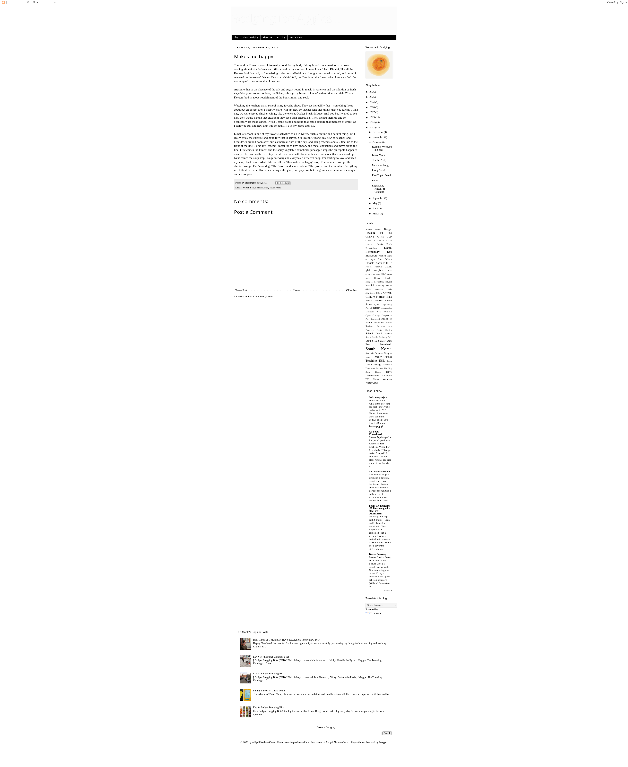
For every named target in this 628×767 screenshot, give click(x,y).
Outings (376, 315)
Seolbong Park (385, 337)
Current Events (374, 244)
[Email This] (276, 183)
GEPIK (388, 266)
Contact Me (296, 37)
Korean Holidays (374, 300)
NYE (379, 312)
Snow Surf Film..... (379, 400)
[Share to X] (282, 183)
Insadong (380, 285)
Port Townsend (373, 319)
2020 (372, 107)
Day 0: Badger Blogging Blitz (268, 707)
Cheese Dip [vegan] (379, 437)
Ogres (368, 315)
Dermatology (371, 248)
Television (387, 364)
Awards (378, 229)
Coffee (368, 240)
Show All (388, 591)
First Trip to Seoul (381, 175)
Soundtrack (386, 344)
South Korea (275, 187)
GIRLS (388, 270)
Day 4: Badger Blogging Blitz (268, 673)
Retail (389, 323)
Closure (380, 237)
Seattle (375, 337)
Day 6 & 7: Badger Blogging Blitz (271, 656)
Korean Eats (248, 187)
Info (373, 285)
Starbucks (370, 353)
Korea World (378, 155)
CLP (389, 236)
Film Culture (385, 259)
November (378, 137)
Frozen (369, 267)
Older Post (351, 290)
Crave (389, 240)
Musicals (370, 311)
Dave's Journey (377, 554)
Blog (236, 37)
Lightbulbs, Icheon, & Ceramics (378, 188)
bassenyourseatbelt (379, 471)
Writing (281, 37)
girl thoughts (374, 270)
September (378, 198)
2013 (372, 127)
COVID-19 (379, 240)
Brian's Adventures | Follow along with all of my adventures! (379, 509)
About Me (267, 37)
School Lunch (261, 187)
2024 (372, 102)
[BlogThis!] (279, 183)
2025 (372, 97)
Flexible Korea (374, 263)
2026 (372, 91)
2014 (372, 122)
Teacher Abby (379, 160)
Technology (376, 364)
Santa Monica (384, 330)
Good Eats (370, 274)
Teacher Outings (382, 356)
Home (296, 290)
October (377, 142)
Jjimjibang (370, 293)
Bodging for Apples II (287, 18)
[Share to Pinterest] (289, 183)
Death (389, 244)
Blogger (383, 742)
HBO (383, 274)
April (376, 208)
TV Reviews (386, 376)
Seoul (368, 340)
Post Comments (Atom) (260, 296)
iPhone (388, 285)
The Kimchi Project (379, 474)
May (375, 203)
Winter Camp (372, 382)
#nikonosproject (378, 397)
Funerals (378, 267)
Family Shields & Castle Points (269, 690)
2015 (372, 117)
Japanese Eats (383, 289)
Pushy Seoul (378, 170)
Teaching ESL (375, 360)
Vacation (387, 379)
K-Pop (379, 293)
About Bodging (250, 37)
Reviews (369, 326)
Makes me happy (381, 165)
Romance (381, 326)
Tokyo (389, 371)
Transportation (372, 375)
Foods (375, 180)
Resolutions (379, 322)
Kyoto (377, 304)
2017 (372, 112)
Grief (378, 274)
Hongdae (370, 282)
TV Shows (372, 379)
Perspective (387, 315)
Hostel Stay (379, 282)
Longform (375, 307)
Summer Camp (382, 353)
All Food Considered (375, 433)
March (376, 213)
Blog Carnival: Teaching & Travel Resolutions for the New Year (286, 639)
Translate (376, 613)
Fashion (382, 255)
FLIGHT (387, 263)
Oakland (388, 312)
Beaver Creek (376, 557)
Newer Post (241, 290)
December (378, 132)
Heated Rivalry (383, 278)
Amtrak (369, 229)
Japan (368, 289)
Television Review (374, 368)
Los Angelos (386, 308)
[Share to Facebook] (286, 183)
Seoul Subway (379, 341)
